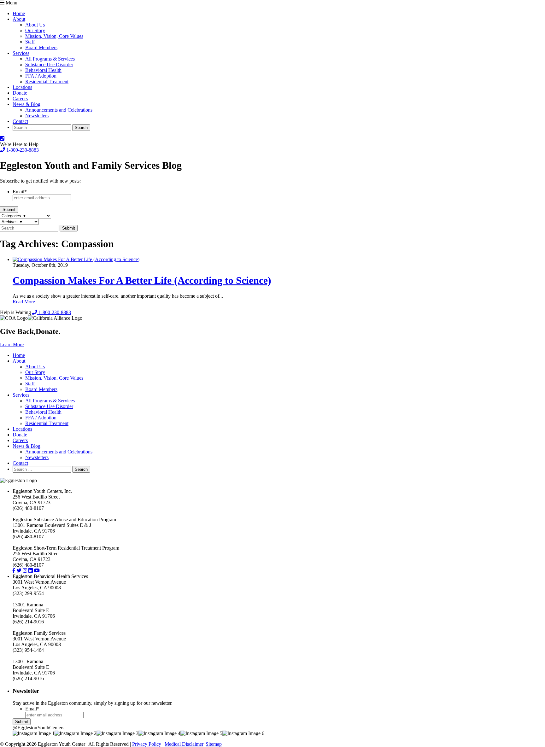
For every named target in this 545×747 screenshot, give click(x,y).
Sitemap (214, 744)
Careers (20, 98)
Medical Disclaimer (184, 744)
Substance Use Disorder (49, 64)
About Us (35, 24)
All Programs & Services (50, 58)
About (19, 19)
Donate (20, 93)
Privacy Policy (146, 744)
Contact (20, 121)
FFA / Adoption (40, 76)
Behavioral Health (43, 70)
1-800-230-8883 (22, 150)
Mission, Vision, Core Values (54, 36)
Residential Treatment (46, 81)
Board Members (41, 47)
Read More (24, 301)
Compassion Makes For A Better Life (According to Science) (142, 280)
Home (19, 13)
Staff (30, 41)
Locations (22, 87)
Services (21, 53)
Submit (9, 209)
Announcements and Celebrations (58, 110)
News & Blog (26, 104)
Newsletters (37, 115)
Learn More (12, 344)
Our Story (35, 30)
